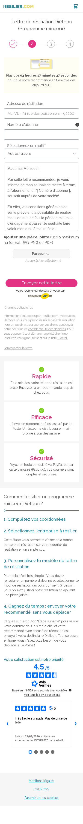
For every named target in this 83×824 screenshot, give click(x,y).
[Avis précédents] (7, 724)
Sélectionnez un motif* (26, 146)
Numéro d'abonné (22, 125)
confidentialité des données (47, 329)
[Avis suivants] (75, 724)
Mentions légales (41, 781)
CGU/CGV (41, 789)
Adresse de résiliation (25, 103)
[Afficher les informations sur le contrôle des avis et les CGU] (70, 690)
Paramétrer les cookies (41, 798)
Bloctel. (62, 338)
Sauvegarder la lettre (18, 348)
